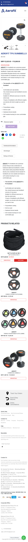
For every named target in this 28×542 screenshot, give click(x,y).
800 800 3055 (17, 481)
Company (13, 420)
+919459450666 (6, 2)
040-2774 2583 (8, 523)
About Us (3, 420)
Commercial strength (6, 415)
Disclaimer (3, 422)
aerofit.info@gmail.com (8, 4)
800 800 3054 (19, 492)
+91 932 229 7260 (5, 471)
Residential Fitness (5, 413)
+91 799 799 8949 (5, 488)
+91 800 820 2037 (9, 481)
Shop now (20, 260)
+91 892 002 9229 (8, 485)
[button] (24, 20)
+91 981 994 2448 (5, 478)
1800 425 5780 (8, 493)
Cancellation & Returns (6, 427)
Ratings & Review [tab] (8, 156)
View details (7, 260)
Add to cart (11, 126)
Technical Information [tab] (10, 145)
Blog (13, 415)
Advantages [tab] (7, 151)
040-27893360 (8, 512)
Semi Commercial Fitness (17, 413)
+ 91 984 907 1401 (12, 474)
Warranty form (16, 427)
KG (2, 121)
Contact (8, 420)
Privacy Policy (20, 420)
